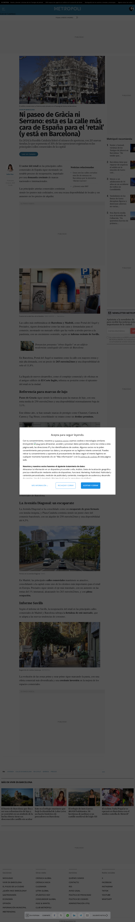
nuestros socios (62, 440)
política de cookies (89, 456)
